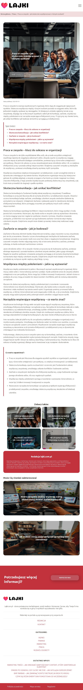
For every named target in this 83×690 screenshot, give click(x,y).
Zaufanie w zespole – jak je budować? (25, 136)
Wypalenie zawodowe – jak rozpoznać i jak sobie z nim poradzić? (24, 439)
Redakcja (41, 621)
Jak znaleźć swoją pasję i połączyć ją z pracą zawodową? (41, 538)
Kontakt (41, 624)
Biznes (41, 638)
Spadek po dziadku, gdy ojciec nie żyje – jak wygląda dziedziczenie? (41, 670)
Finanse (41, 641)
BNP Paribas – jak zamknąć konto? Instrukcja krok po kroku (41, 673)
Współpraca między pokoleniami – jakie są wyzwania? (31, 139)
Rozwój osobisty (41, 650)
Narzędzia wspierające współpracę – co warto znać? (30, 143)
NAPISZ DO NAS (65, 577)
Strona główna (6, 14)
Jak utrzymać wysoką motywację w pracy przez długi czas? (58, 439)
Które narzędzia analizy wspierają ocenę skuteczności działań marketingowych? (41, 498)
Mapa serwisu (35, 687)
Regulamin (51, 687)
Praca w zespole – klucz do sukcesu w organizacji (29, 129)
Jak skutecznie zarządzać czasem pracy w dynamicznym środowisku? (58, 417)
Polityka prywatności (15, 687)
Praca (14, 14)
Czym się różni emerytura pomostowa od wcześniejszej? (41, 676)
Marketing (41, 644)
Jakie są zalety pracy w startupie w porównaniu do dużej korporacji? (24, 417)
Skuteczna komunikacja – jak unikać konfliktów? (29, 133)
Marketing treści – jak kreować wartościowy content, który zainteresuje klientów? (41, 666)
